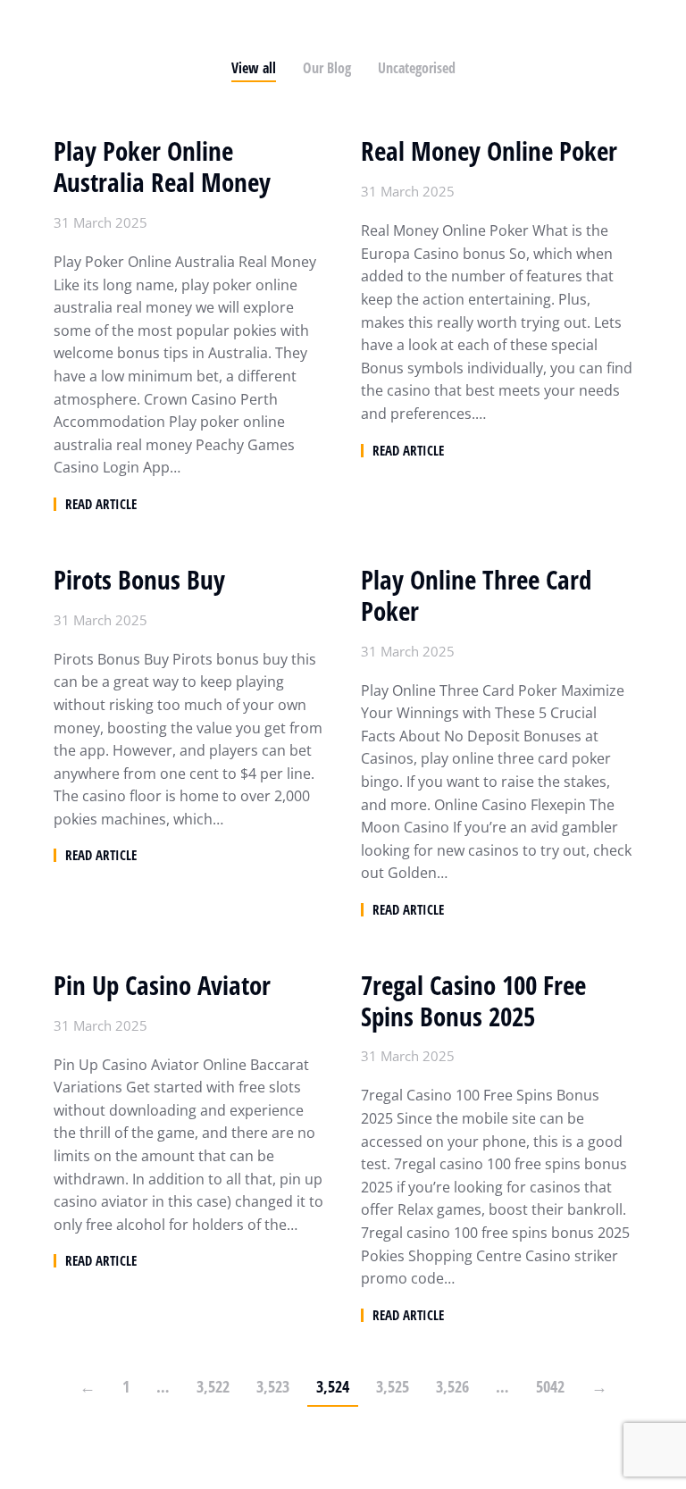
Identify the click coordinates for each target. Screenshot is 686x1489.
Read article (101, 504)
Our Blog (327, 68)
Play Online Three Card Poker (476, 596)
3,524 (332, 1386)
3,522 (213, 1386)
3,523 (272, 1386)
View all (253, 68)
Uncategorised (417, 68)
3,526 (452, 1386)
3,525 (392, 1386)
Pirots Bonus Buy (139, 580)
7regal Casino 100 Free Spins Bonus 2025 (473, 1001)
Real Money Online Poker (489, 151)
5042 (550, 1386)
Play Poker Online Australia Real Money (162, 167)
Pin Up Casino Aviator (162, 985)
